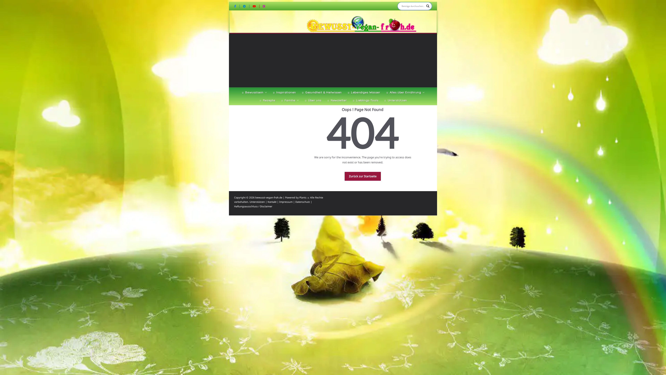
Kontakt (272, 201)
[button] (265, 92)
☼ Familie (288, 100)
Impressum (286, 201)
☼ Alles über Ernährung (403, 92)
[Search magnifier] (427, 6)
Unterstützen (257, 201)
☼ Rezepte (267, 100)
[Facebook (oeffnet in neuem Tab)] (237, 6)
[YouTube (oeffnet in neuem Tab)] (256, 6)
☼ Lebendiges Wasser (363, 92)
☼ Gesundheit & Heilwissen (321, 92)
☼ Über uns (312, 100)
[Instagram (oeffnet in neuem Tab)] (264, 6)
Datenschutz (302, 201)
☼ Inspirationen (284, 92)
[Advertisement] (333, 61)
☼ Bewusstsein (252, 92)
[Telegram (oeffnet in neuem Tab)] (246, 6)
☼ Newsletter (337, 100)
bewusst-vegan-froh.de (268, 197)
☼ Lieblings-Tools (365, 100)
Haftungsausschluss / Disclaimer (253, 206)
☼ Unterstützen (395, 100)
